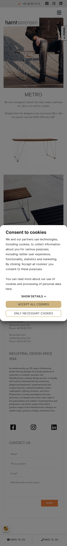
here (9, 289)
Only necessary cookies (33, 313)
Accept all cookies (33, 304)
